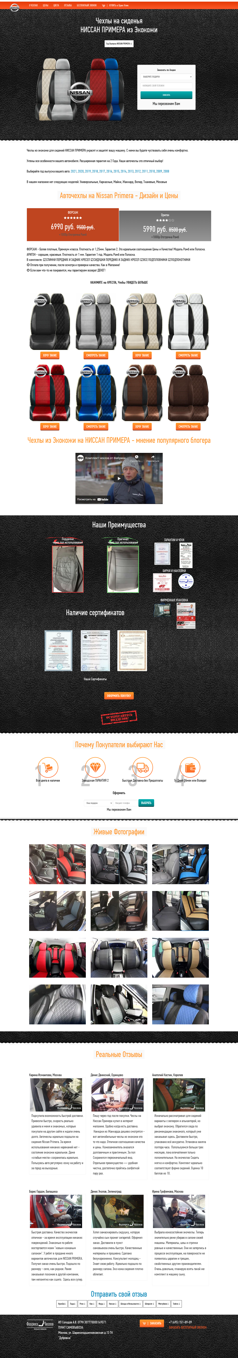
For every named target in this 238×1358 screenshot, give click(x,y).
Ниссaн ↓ (112, 1303)
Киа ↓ (92, 1303)
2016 (109, 171)
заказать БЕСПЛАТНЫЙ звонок (188, 1327)
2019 (88, 171)
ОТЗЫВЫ (68, 5)
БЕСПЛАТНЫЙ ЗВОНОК (87, 5)
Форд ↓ (102, 1303)
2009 (159, 171)
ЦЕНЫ (45, 5)
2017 (102, 171)
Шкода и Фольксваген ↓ (131, 1303)
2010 (152, 171)
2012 (138, 171)
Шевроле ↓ (149, 1303)
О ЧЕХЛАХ (33, 5)
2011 (145, 171)
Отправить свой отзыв (119, 1293)
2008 (166, 171)
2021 (74, 171)
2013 (131, 171)
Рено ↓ (82, 1303)
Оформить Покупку (119, 696)
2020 (81, 171)
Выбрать (146, 803)
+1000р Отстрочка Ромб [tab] (73, 223)
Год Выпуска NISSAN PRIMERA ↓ (119, 43)
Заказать (166, 95)
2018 (95, 171)
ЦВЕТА (56, 5)
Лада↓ (72, 1303)
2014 (123, 171)
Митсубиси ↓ (163, 1303)
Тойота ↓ (176, 1303)
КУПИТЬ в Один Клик (118, 5)
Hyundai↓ (62, 1303)
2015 (116, 171)
